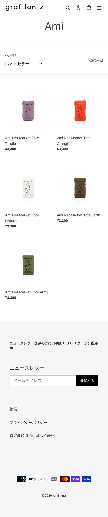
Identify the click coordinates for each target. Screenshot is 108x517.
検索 (13, 409)
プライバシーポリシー (28, 422)
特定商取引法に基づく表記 (32, 435)
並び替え (11, 55)
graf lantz (59, 495)
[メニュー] (99, 7)
